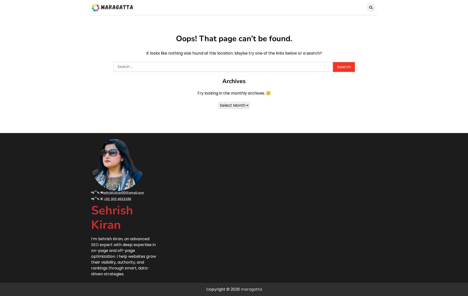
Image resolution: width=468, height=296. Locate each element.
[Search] (371, 7)
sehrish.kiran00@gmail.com (123, 193)
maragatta (251, 289)
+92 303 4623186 (117, 199)
